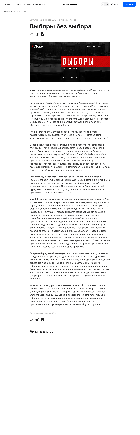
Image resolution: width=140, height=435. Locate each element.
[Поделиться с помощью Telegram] (36, 34)
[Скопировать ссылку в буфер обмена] (32, 34)
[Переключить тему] (105, 4)
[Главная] (70, 4)
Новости (8, 4)
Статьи (18, 4)
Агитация (27, 4)
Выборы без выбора (20, 11)
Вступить (129, 4)
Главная (7, 11)
